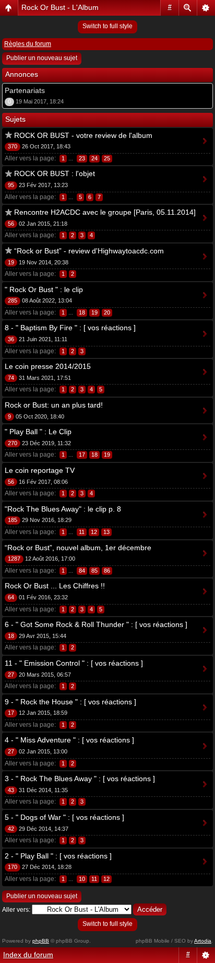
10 (82, 879)
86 (107, 570)
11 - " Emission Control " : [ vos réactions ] (74, 663)
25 (107, 158)
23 (82, 158)
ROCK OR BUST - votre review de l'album (83, 135)
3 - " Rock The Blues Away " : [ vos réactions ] (80, 778)
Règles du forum (27, 44)
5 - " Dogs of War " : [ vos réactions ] (64, 817)
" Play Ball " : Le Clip (38, 431)
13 (106, 532)
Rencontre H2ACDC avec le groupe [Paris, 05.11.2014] (105, 212)
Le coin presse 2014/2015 (48, 366)
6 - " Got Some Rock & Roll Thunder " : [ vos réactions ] (96, 624)
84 (82, 570)
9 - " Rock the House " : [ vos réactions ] (70, 702)
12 (94, 532)
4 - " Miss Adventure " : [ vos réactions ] (69, 740)
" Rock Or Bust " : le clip (44, 289)
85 (94, 570)
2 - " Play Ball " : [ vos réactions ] (58, 856)
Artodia (202, 941)
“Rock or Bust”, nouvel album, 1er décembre (78, 547)
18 (82, 312)
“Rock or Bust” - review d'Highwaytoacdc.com (89, 251)
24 (94, 158)
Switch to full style (107, 26)
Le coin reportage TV (40, 470)
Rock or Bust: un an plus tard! (54, 405)
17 (82, 454)
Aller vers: (16, 909)
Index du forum (28, 954)
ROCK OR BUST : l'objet (54, 173)
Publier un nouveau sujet (41, 58)
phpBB (40, 941)
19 (94, 312)
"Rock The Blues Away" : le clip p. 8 (63, 509)
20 (107, 312)
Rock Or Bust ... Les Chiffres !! (55, 586)
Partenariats (25, 90)
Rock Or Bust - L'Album (60, 7)
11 (82, 532)
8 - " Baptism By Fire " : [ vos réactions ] (70, 327)
